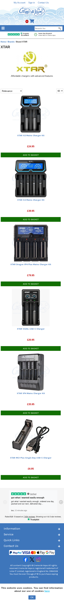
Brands (11, 42)
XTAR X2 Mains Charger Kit (30, 135)
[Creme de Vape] (32, 11)
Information (12, 528)
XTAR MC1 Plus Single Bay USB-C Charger (30, 458)
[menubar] (32, 28)
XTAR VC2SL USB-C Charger (31, 329)
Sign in (31, 2)
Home (4, 42)
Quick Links (11, 540)
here (47, 591)
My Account (19, 2)
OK (32, 597)
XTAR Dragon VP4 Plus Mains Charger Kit (30, 264)
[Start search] (60, 28)
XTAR (5, 47)
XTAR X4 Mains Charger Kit (30, 200)
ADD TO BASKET (31, 155)
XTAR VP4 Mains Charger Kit (31, 393)
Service (8, 534)
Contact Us (43, 2)
